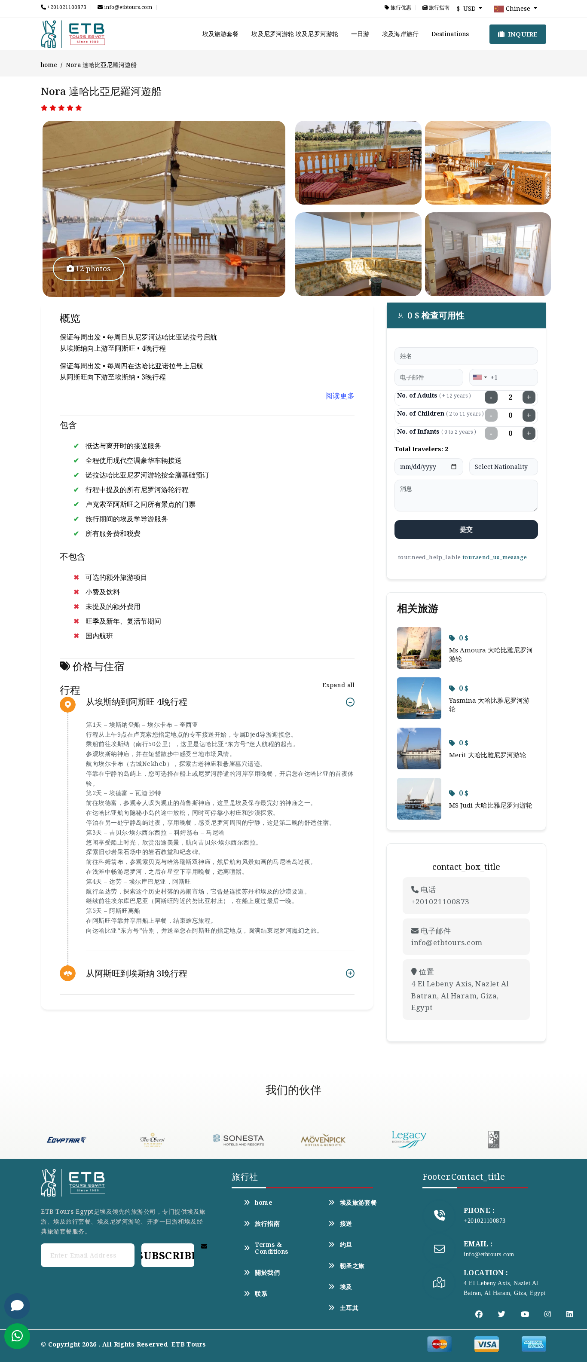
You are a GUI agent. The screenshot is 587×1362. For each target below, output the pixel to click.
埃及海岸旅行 (400, 34)
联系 (261, 1293)
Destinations (450, 34)
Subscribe (167, 1255)
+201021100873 (66, 7)
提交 (466, 529)
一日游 (360, 34)
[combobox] (479, 377)
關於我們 (267, 1272)
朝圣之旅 (352, 1265)
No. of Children (440, 413)
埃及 (346, 1286)
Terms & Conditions (271, 1248)
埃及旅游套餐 (220, 34)
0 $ (463, 638)
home (49, 65)
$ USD (467, 8)
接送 (346, 1223)
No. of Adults (434, 395)
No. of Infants (436, 431)
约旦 (346, 1244)
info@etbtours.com (127, 7)
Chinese (518, 8)
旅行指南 (438, 7)
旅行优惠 (400, 7)
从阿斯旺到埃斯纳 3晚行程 (136, 973)
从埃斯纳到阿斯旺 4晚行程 (136, 702)
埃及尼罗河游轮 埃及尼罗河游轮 (294, 34)
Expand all (338, 685)
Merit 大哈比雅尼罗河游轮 (487, 754)
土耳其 (349, 1307)
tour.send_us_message (494, 557)
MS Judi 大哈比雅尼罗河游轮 (490, 805)
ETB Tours (188, 1344)
